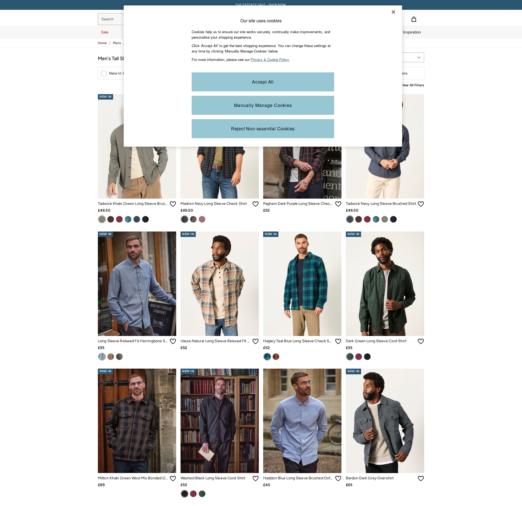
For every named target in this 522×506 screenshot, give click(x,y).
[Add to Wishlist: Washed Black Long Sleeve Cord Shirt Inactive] (255, 478)
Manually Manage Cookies (263, 105)
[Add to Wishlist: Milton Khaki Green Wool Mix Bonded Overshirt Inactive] (173, 478)
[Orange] (276, 356)
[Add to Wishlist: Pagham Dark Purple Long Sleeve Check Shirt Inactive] (338, 204)
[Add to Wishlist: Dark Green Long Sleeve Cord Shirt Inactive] (421, 341)
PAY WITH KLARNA (261, 5)
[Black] (193, 219)
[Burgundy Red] (119, 219)
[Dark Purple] (202, 219)
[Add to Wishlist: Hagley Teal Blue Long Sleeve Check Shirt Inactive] (338, 341)
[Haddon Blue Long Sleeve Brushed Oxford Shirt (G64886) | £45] (302, 421)
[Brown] (110, 219)
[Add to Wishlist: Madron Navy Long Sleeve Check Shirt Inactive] (255, 204)
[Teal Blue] (267, 356)
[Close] (393, 12)
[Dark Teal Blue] (128, 219)
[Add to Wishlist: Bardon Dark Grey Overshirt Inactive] (421, 478)
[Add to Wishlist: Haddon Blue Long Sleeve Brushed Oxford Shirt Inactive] (338, 478)
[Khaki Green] (101, 219)
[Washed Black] (145, 219)
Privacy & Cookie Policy (270, 59)
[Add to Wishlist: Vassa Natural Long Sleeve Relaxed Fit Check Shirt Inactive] (255, 341)
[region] (263, 76)
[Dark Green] (349, 356)
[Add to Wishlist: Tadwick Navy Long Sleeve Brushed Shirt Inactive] (421, 204)
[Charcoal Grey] (119, 356)
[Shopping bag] (414, 19)
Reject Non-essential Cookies (263, 128)
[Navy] (136, 219)
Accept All (263, 82)
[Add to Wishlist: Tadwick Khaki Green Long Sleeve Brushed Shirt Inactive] (173, 204)
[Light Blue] (101, 356)
